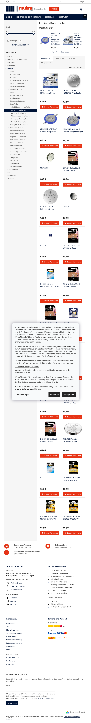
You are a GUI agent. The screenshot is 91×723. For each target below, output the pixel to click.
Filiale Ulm (10, 664)
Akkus (12, 71)
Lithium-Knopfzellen (18, 110)
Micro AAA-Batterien (17, 134)
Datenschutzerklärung (46, 698)
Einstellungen (23, 394)
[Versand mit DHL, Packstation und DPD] (56, 626)
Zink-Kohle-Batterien (18, 148)
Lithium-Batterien (16, 128)
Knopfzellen (14, 104)
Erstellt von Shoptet (77, 712)
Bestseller (11, 62)
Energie (10, 68)
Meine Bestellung (12, 630)
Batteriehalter (15, 74)
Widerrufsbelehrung (14, 640)
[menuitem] (9, 16)
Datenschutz (11, 636)
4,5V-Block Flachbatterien (19, 80)
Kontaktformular (16, 589)
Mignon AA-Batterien (18, 137)
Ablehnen (54, 394)
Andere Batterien (16, 92)
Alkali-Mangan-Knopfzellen (21, 107)
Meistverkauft (46, 63)
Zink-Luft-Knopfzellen (19, 122)
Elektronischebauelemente (17, 59)
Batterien (13, 77)
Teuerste (71, 58)
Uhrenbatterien (16, 145)
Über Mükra (10, 623)
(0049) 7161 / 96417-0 (17, 586)
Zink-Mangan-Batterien (19, 151)
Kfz (8, 172)
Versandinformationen (14, 633)
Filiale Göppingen (12, 658)
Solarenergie (14, 163)
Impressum (10, 646)
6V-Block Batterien (17, 83)
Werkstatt (11, 178)
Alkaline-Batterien (17, 89)
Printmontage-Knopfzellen (20, 116)
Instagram (13, 601)
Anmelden (12, 703)
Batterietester (15, 154)
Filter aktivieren (19, 45)
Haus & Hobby (12, 169)
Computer (11, 65)
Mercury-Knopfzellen (18, 113)
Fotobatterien (15, 98)
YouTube (13, 604)
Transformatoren (16, 166)
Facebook (13, 598)
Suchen (54, 9)
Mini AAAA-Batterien (17, 140)
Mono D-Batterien (16, 143)
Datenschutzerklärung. (31, 389)
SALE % (10, 57)
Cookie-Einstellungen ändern (27, 366)
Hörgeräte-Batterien (17, 101)
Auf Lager (15, 41)
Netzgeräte (14, 160)
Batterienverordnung (14, 643)
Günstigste (60, 58)
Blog (8, 649)
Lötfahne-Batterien (17, 131)
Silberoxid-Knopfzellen (19, 119)
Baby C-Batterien (16, 95)
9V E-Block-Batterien (17, 86)
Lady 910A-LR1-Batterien (19, 125)
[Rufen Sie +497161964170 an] (9, 2)
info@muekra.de (16, 583)
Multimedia (11, 175)
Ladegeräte (14, 157)
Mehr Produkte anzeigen (61, 52)
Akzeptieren (69, 394)
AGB (7, 627)
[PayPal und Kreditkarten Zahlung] (59, 635)
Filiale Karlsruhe (12, 661)
